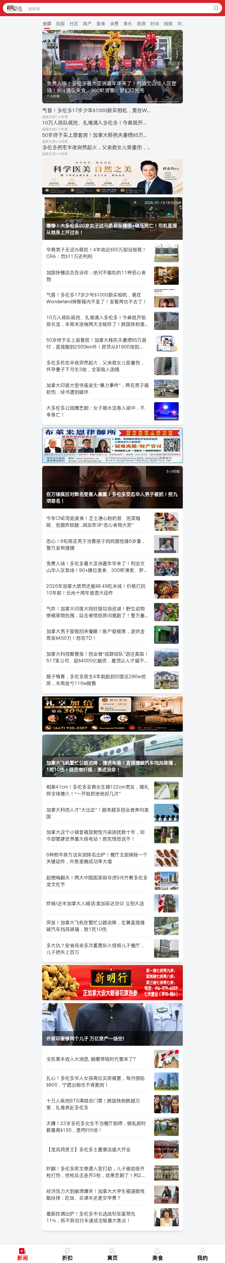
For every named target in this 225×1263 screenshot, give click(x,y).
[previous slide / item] (46, 66)
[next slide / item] (179, 66)
